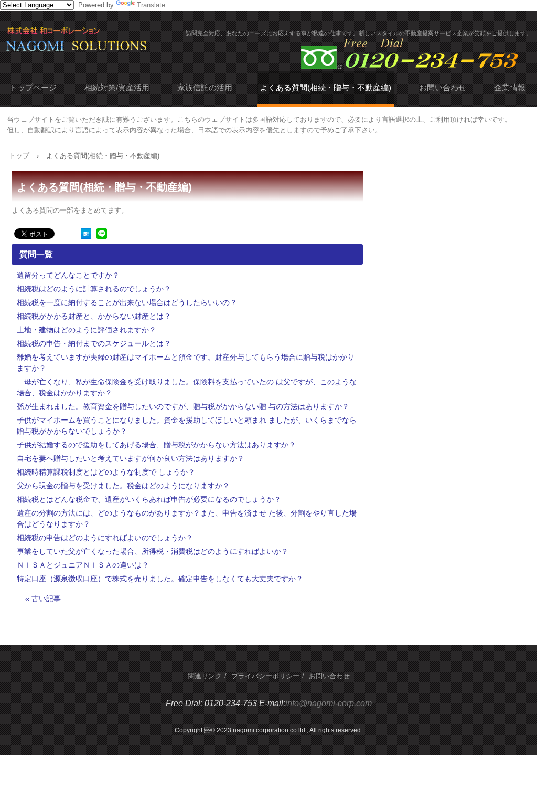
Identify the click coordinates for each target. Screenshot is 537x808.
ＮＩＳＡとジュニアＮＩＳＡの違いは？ (83, 565)
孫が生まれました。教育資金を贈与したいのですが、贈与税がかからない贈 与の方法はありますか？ (183, 406)
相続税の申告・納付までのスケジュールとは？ (94, 343)
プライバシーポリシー (265, 676)
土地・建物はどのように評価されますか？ (86, 330)
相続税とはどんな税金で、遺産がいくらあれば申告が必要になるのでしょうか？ (149, 499)
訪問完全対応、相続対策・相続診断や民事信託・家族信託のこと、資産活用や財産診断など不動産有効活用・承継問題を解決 (121, 43)
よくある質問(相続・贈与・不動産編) (325, 87)
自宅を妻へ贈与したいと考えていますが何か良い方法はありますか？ (130, 458)
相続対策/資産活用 (116, 87)
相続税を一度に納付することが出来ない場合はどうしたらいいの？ (127, 302)
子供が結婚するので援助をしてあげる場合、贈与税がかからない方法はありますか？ (156, 444)
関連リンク (205, 676)
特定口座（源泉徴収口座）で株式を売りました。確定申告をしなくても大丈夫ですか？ (160, 578)
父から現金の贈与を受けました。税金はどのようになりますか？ (123, 485)
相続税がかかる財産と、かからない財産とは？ (94, 316)
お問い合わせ (442, 87)
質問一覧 (36, 254)
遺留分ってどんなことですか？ (68, 275)
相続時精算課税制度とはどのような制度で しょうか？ (106, 472)
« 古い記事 (43, 598)
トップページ (33, 87)
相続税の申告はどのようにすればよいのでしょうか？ (105, 537)
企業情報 (509, 87)
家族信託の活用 (204, 87)
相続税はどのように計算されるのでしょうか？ (94, 289)
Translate (151, 5)
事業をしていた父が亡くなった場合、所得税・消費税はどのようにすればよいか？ (152, 551)
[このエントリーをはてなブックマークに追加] (86, 236)
